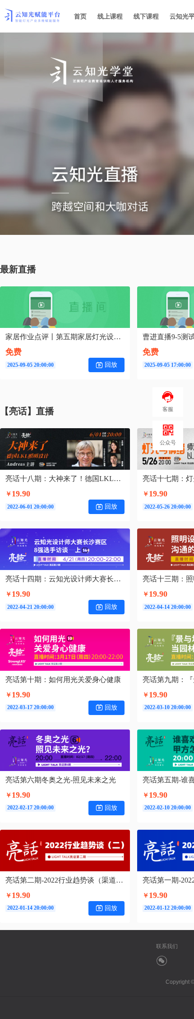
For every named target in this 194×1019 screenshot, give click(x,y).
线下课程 (146, 16)
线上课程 (110, 16)
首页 (80, 16)
